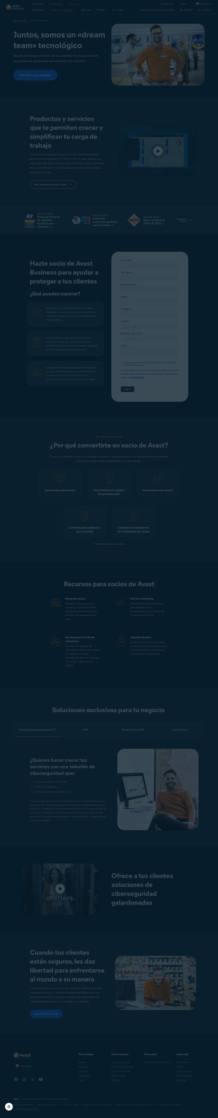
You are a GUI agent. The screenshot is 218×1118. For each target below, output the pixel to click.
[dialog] (109, 559)
